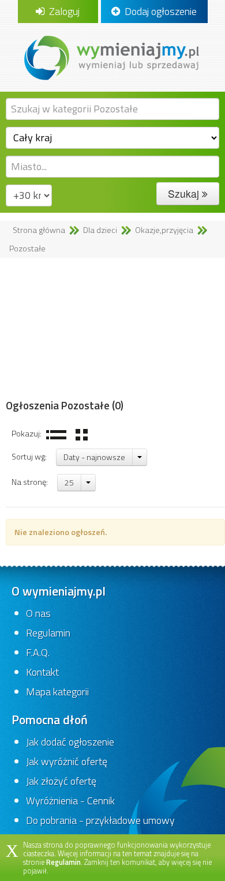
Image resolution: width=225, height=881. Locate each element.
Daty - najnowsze (94, 457)
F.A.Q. (38, 652)
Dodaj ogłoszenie (158, 11)
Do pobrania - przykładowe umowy (100, 820)
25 (69, 482)
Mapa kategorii (57, 691)
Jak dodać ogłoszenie (70, 742)
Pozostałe (27, 248)
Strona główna (39, 230)
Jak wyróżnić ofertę (66, 761)
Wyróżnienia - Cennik (70, 800)
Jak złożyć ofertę (61, 781)
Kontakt (42, 672)
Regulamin (48, 633)
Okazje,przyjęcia (164, 230)
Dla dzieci (100, 230)
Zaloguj (62, 11)
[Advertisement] (112, 328)
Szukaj (185, 193)
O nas (38, 613)
